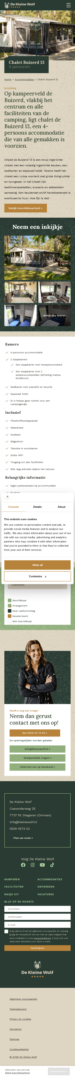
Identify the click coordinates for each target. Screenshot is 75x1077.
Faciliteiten (14, 886)
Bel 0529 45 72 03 (34, 733)
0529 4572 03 (20, 828)
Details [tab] (37, 506)
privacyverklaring (42, 938)
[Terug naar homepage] (19, 5)
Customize (35, 576)
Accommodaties (24, 79)
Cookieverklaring (19, 1049)
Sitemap (14, 1039)
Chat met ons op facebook (37, 766)
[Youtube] (42, 864)
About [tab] (61, 506)
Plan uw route (22, 838)
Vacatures (46, 894)
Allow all (37, 564)
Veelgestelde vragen (37, 757)
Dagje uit (11, 894)
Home (7, 79)
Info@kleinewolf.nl (37, 749)
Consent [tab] (13, 506)
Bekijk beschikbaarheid (17, 1073)
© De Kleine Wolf (23, 1057)
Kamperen (12, 879)
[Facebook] (23, 864)
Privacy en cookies (20, 1019)
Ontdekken (46, 886)
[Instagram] (33, 864)
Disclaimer (16, 1029)
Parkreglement (18, 1009)
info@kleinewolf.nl (23, 822)
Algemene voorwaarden (23, 999)
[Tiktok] (52, 864)
